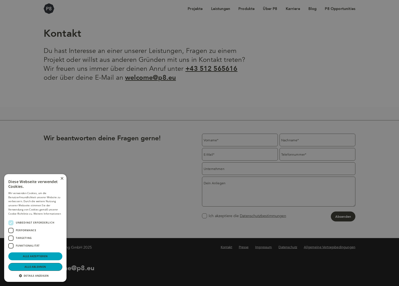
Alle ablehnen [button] (35, 267)
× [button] (61, 178)
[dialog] (199, 143)
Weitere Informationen (47, 213)
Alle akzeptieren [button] (35, 256)
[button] (35, 276)
